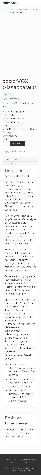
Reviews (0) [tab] (11, 163)
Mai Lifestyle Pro (22, 468)
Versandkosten (12, 98)
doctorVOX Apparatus (27, 9)
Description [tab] (11, 159)
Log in (29, 470)
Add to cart (17, 143)
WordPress (22, 470)
